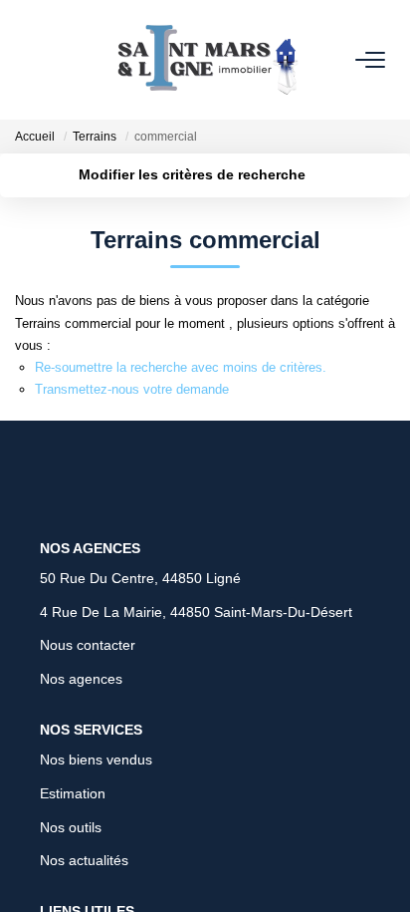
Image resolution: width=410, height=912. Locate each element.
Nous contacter (87, 645)
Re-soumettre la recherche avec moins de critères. (180, 367)
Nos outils (71, 827)
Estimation (72, 793)
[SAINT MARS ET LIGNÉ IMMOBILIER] (207, 60)
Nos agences (81, 679)
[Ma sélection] (51, 59)
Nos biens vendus (96, 759)
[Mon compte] (27, 59)
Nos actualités (84, 860)
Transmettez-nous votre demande (132, 389)
